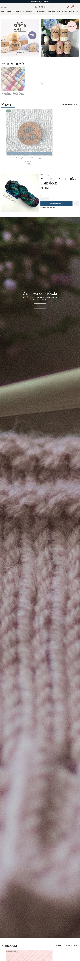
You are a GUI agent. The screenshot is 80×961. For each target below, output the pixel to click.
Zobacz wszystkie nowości (68, 105)
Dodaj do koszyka (57, 203)
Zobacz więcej (40, 306)
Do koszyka (28, 153)
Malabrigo (47, 174)
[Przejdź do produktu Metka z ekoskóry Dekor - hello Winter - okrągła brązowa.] (29, 132)
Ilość (41, 196)
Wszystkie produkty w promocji (66, 945)
